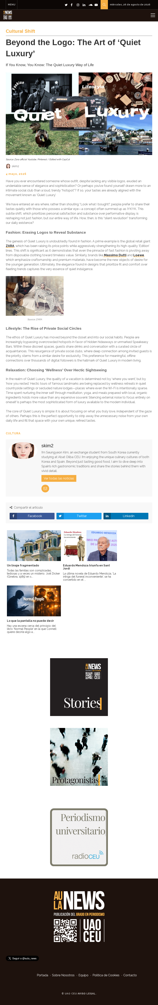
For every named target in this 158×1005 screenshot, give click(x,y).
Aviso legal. (87, 993)
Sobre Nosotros (63, 975)
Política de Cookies (105, 975)
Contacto (130, 975)
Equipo (83, 975)
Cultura (13, 433)
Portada (42, 975)
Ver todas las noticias (59, 478)
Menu (11, 4)
